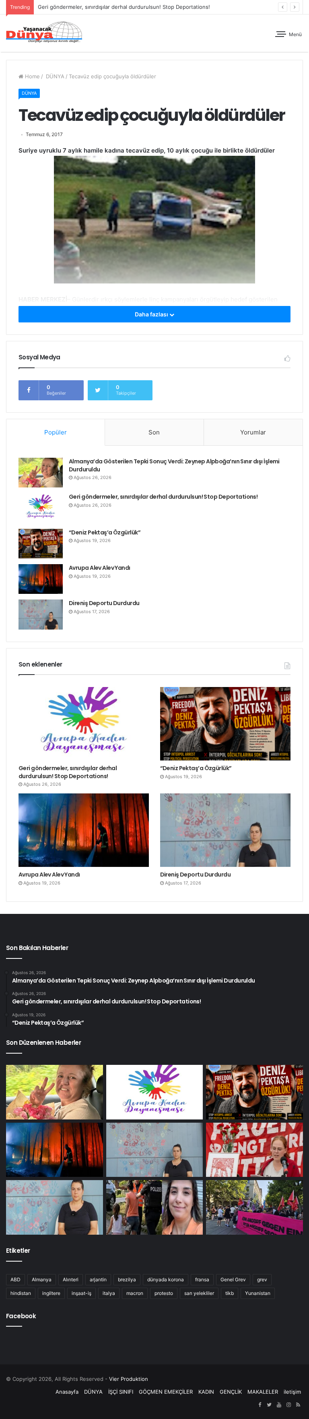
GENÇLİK (231, 1391)
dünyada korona (165, 1279)
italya (109, 1293)
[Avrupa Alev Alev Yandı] (41, 579)
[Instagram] (288, 1405)
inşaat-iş (81, 1293)
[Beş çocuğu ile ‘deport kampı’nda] (54, 1207)
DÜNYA (54, 76)
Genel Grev (233, 1279)
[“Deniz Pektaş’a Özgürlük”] (41, 544)
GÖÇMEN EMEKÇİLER (166, 1391)
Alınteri (70, 1279)
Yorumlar (253, 432)
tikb (229, 1293)
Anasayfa (67, 1391)
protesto (163, 1293)
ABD (15, 1279)
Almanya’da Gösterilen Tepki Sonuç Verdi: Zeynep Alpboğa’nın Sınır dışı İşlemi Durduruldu (174, 465)
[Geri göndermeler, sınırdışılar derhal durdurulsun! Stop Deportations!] (41, 508)
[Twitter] (269, 1405)
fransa (202, 1279)
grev (262, 1279)
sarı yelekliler (199, 1293)
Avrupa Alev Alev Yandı (99, 568)
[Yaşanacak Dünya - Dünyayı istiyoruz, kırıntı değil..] (44, 33)
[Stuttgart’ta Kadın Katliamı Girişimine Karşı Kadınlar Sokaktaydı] (254, 1207)
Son (154, 432)
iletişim (292, 1391)
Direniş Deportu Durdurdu (104, 603)
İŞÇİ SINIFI (120, 1391)
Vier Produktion (128, 1379)
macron (134, 1293)
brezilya (127, 1279)
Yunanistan (257, 1293)
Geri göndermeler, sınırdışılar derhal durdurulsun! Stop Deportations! (124, 7)
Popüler (55, 432)
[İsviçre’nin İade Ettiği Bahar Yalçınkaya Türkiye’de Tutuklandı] (154, 1207)
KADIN (206, 1391)
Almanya (42, 1279)
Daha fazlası (152, 314)
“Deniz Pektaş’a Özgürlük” (104, 532)
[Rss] (298, 1405)
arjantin (98, 1279)
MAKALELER (262, 1391)
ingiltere (51, 1293)
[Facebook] (259, 1405)
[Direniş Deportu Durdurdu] (41, 614)
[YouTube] (279, 1405)
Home (31, 76)
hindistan (20, 1293)
